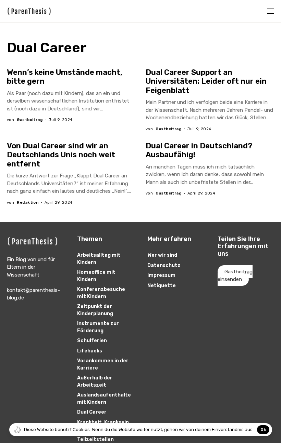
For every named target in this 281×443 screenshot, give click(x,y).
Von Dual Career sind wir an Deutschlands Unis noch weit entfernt (61, 155)
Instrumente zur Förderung (98, 327)
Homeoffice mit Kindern (96, 275)
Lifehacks (89, 351)
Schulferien (92, 341)
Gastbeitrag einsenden (235, 276)
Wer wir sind (162, 255)
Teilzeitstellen (95, 439)
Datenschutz (164, 265)
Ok (263, 429)
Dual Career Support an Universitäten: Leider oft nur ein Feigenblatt (206, 81)
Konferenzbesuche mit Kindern (101, 292)
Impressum (161, 275)
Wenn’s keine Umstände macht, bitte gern (64, 77)
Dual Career (92, 412)
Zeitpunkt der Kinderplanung (95, 310)
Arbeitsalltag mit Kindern (99, 258)
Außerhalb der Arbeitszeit (94, 381)
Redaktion (27, 202)
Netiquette (161, 285)
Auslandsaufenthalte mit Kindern (104, 398)
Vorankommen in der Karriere (103, 364)
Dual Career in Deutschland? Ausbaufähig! (199, 150)
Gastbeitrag (29, 120)
